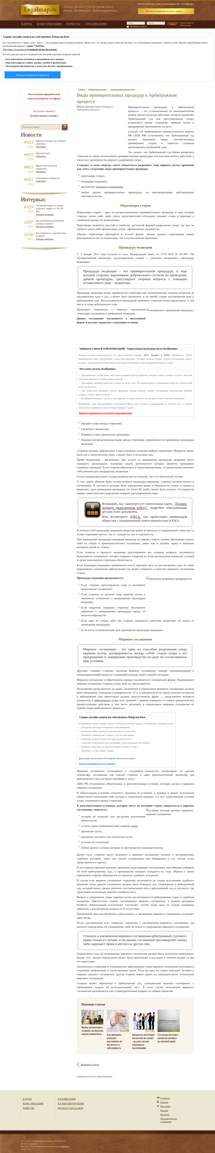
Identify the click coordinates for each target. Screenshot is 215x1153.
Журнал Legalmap (70, 1108)
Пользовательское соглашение (168, 1120)
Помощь (164, 1102)
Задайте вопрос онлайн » (44, 115)
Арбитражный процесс (97, 89)
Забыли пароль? (187, 23)
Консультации (33, 1103)
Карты (27, 1099)
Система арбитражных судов (122, 89)
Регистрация (185, 25)
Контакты (164, 1114)
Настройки (165, 1106)
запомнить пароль (138, 26)
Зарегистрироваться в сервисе (97, 763)
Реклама (164, 1110)
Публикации (67, 1099)
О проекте (165, 1098)
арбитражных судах (106, 700)
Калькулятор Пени (71, 1103)
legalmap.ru (65, 1146)
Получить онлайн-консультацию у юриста (164, 11)
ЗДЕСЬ (135, 516)
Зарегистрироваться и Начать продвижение (105, 413)
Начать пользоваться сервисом (32, 75)
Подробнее (41, 146)
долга (134, 826)
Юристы (28, 1108)
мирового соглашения (109, 186)
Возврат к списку (90, 1064)
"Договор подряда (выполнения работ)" (144, 505)
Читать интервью (45, 214)
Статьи (81, 89)
